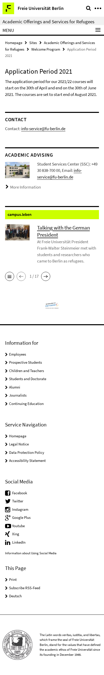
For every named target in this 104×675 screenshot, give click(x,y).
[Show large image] (17, 169)
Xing (15, 533)
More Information (25, 187)
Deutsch (15, 596)
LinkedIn (18, 542)
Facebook (19, 492)
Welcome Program (45, 49)
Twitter (17, 501)
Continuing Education (26, 403)
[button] (9, 276)
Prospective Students (25, 362)
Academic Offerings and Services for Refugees (48, 21)
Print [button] (13, 579)
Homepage (13, 42)
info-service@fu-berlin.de (43, 128)
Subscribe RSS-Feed (24, 587)
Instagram (20, 509)
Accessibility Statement (27, 460)
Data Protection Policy (26, 452)
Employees (17, 354)
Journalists (18, 395)
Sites (33, 42)
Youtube (18, 525)
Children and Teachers (26, 370)
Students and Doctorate (27, 378)
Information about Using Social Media (31, 553)
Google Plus (21, 517)
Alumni (14, 387)
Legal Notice (19, 444)
